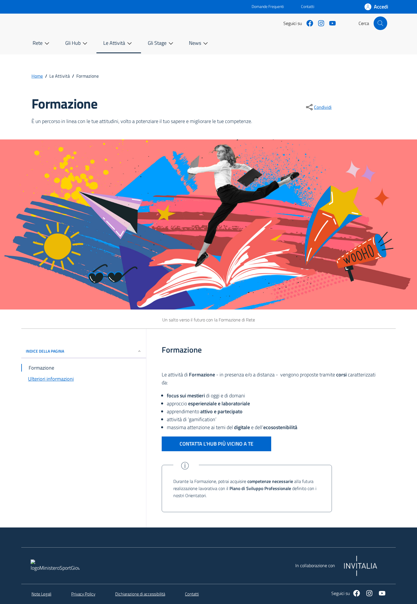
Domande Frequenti (263, 6)
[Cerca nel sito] (380, 23)
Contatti (307, 6)
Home (37, 76)
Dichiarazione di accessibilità (140, 594)
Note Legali (41, 594)
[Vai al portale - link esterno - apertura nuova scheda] (140, 6)
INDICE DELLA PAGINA (45, 351)
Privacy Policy (83, 594)
